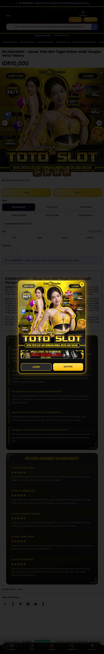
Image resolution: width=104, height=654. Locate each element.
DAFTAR (68, 366)
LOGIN (36, 367)
